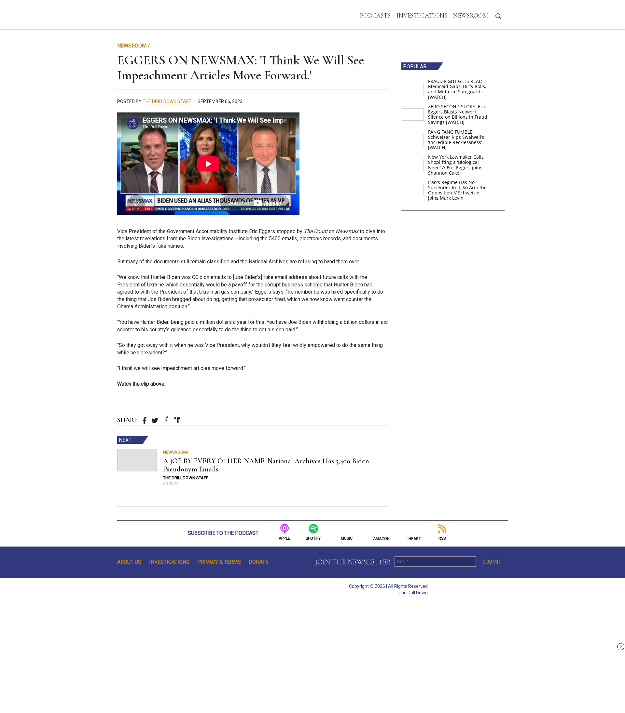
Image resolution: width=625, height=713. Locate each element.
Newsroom (470, 15)
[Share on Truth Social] (177, 420)
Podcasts (375, 15)
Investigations (421, 15)
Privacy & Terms (219, 562)
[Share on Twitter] (155, 421)
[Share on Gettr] (166, 420)
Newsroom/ (175, 452)
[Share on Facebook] (144, 421)
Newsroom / (133, 46)
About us (129, 562)
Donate (258, 562)
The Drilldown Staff (167, 101)
